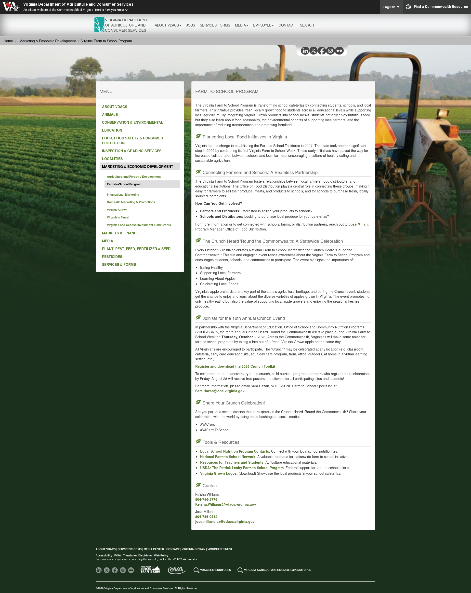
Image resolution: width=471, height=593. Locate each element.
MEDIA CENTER (154, 549)
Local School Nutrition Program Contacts (234, 451)
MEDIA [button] (240, 25)
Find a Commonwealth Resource (441, 6)
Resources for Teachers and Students (231, 462)
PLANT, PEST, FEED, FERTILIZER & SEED (136, 248)
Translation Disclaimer (137, 555)
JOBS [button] (190, 25)
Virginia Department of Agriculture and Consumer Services (78, 4)
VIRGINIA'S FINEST (220, 549)
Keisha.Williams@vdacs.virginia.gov (225, 504)
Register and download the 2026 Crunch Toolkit (235, 366)
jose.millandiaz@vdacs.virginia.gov (225, 521)
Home (8, 40)
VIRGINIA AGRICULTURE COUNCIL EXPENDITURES (277, 569)
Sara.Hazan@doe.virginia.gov (220, 390)
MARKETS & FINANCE (120, 232)
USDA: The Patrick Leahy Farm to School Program (242, 467)
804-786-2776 (206, 499)
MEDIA (107, 240)
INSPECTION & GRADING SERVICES (131, 150)
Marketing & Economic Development (47, 40)
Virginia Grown (117, 209)
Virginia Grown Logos (218, 473)
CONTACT (287, 25)
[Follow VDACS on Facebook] (115, 569)
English (391, 7)
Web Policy (161, 555)
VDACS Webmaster (185, 559)
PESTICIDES (112, 256)
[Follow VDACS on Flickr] (131, 569)
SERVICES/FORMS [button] (215, 25)
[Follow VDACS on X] (107, 569)
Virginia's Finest (118, 217)
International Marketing (123, 194)
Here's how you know (109, 10)
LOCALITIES (112, 158)
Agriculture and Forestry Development (134, 176)
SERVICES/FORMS (130, 549)
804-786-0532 (206, 516)
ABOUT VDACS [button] (167, 25)
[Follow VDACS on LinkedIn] (99, 569)
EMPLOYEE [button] (262, 25)
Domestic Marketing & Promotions (131, 202)
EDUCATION (112, 130)
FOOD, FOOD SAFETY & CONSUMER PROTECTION (132, 140)
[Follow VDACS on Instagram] (123, 569)
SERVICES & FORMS (119, 264)
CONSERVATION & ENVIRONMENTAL (132, 122)
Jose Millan (358, 224)
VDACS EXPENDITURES (216, 569)
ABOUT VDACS (114, 106)
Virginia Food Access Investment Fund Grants (139, 225)
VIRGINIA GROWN (194, 549)
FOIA (117, 555)
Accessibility (104, 555)
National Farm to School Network (227, 456)
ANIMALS (110, 114)
